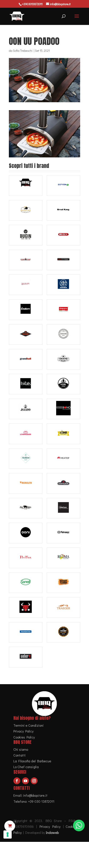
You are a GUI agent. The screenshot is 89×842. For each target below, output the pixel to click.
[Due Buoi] (63, 284)
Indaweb (52, 832)
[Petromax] (63, 533)
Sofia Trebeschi (22, 51)
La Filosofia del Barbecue (32, 761)
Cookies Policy (24, 737)
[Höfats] (25, 384)
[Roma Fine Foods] (63, 558)
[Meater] (63, 458)
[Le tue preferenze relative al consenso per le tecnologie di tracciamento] (7, 834)
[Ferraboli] (63, 309)
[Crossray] (63, 260)
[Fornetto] (25, 334)
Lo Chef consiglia (26, 766)
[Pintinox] (25, 558)
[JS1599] (25, 409)
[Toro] (25, 607)
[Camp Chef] (25, 260)
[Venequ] (63, 632)
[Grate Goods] (63, 359)
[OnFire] (63, 508)
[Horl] (63, 384)
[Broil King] (63, 210)
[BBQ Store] (25, 185)
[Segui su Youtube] (25, 780)
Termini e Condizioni (28, 725)
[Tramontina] (25, 632)
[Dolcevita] (25, 284)
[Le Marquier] (25, 433)
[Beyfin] (63, 185)
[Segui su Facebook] (16, 780)
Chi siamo (20, 749)
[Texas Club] (63, 582)
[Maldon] (25, 458)
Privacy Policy (23, 731)
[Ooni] (25, 533)
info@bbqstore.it (35, 795)
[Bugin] (25, 235)
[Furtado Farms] (63, 334)
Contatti (19, 755)
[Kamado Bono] (63, 409)
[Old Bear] (25, 508)
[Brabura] (25, 210)
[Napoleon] (63, 483)
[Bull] (63, 235)
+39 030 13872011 (41, 801)
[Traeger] (63, 607)
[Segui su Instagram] (34, 780)
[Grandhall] (25, 359)
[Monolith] (25, 483)
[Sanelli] (25, 582)
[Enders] (25, 309)
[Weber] (25, 657)
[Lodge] (63, 433)
